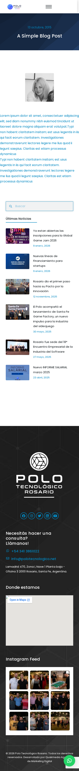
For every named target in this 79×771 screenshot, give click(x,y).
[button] (39, 700)
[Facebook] (23, 515)
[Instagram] (31, 515)
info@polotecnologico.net (33, 558)
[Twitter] (39, 515)
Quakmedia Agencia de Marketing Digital (49, 759)
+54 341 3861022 (25, 551)
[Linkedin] (47, 515)
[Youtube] (55, 515)
